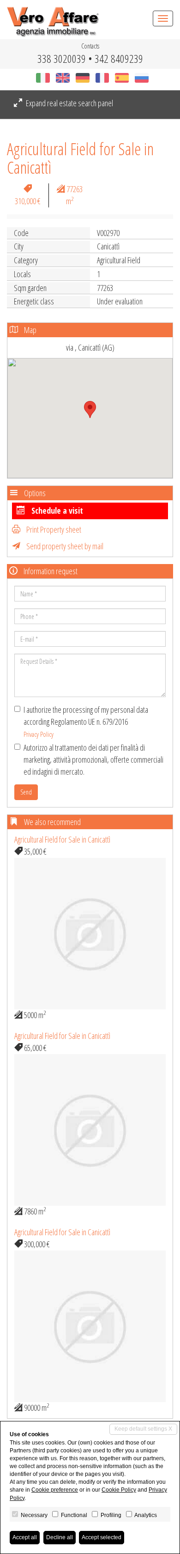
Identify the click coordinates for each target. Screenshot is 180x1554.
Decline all (59, 1537)
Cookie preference (54, 1490)
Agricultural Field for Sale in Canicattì (62, 839)
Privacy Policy (39, 734)
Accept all (24, 1537)
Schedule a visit (56, 510)
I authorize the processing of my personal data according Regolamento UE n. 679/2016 (86, 721)
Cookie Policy (119, 1490)
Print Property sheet (53, 529)
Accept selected (101, 1537)
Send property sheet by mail (64, 546)
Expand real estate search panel (68, 103)
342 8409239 (119, 58)
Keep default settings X (143, 1429)
